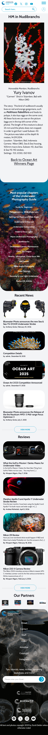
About (24, 623)
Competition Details (12, 353)
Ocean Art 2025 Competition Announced (22, 383)
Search (33, 9)
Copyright (24, 653)
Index (24, 641)
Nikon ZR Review (11, 535)
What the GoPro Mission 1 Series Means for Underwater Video (23, 464)
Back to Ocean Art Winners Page (24, 162)
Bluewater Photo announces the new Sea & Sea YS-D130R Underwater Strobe (23, 322)
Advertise (24, 647)
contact (24, 629)
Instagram (24, 659)
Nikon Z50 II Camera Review (16, 569)
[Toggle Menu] (44, 3)
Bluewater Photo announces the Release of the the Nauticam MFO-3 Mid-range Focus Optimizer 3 (23, 414)
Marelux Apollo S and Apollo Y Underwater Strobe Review (23, 500)
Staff (24, 635)
